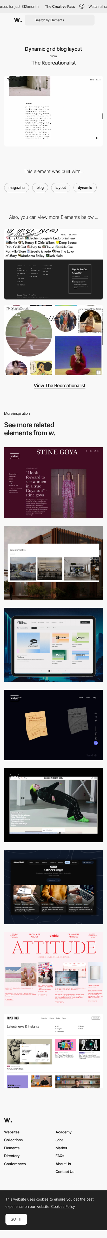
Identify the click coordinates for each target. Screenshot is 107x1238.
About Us (63, 1164)
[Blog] (53, 563)
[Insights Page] (53, 1051)
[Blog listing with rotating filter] (53, 805)
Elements (11, 1148)
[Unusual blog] (53, 725)
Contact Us (65, 1171)
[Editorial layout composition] (53, 969)
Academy (64, 1132)
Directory (12, 1155)
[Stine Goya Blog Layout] (53, 482)
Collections (13, 1140)
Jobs (59, 1140)
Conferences (15, 1164)
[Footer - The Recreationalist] (53, 264)
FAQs (60, 1155)
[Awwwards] (18, 20)
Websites (11, 1132)
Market (61, 1148)
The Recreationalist (53, 62)
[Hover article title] (53, 340)
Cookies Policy (63, 1206)
